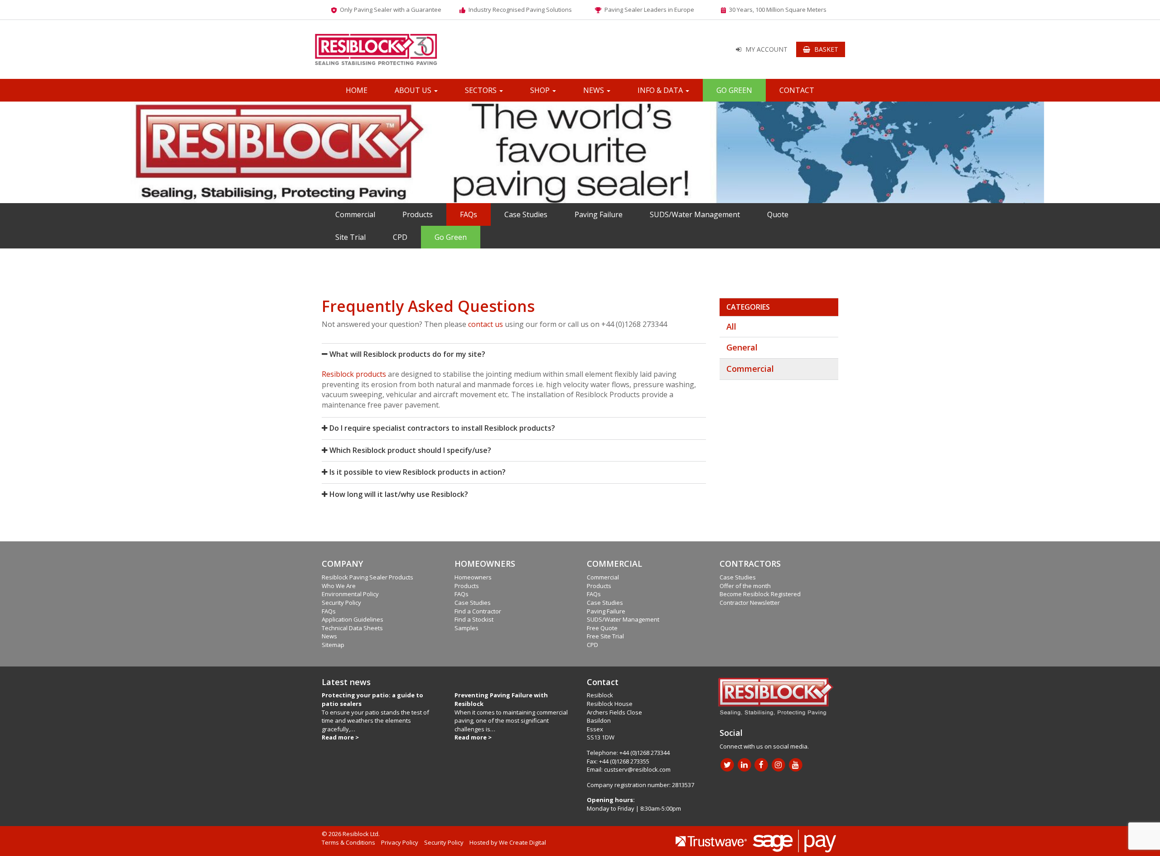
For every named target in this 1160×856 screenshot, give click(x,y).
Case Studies (525, 214)
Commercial (355, 214)
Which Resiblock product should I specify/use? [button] (409, 450)
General (742, 347)
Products (417, 214)
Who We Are (339, 586)
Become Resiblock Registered (760, 594)
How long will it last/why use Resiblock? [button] (398, 494)
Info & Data (661, 90)
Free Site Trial (605, 636)
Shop (540, 90)
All (731, 326)
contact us (485, 324)
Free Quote (602, 628)
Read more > (340, 737)
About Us (414, 90)
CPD (400, 237)
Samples (466, 628)
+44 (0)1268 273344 (644, 753)
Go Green (734, 90)
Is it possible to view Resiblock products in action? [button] (417, 472)
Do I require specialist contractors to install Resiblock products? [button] (441, 428)
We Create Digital (522, 842)
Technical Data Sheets (352, 628)
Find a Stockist (473, 619)
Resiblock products (354, 374)
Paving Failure (599, 214)
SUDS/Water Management (695, 214)
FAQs (468, 214)
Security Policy (341, 602)
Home (356, 90)
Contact (796, 90)
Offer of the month (745, 586)
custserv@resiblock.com (637, 769)
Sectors (481, 90)
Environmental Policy (350, 594)
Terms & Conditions (348, 842)
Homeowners (473, 577)
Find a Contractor (477, 611)
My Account (766, 49)
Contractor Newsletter (750, 602)
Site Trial (350, 237)
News (594, 90)
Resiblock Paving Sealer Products (367, 577)
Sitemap (333, 645)
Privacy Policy (399, 842)
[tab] (514, 354)
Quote (777, 214)
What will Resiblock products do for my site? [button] (406, 354)
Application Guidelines (352, 619)
